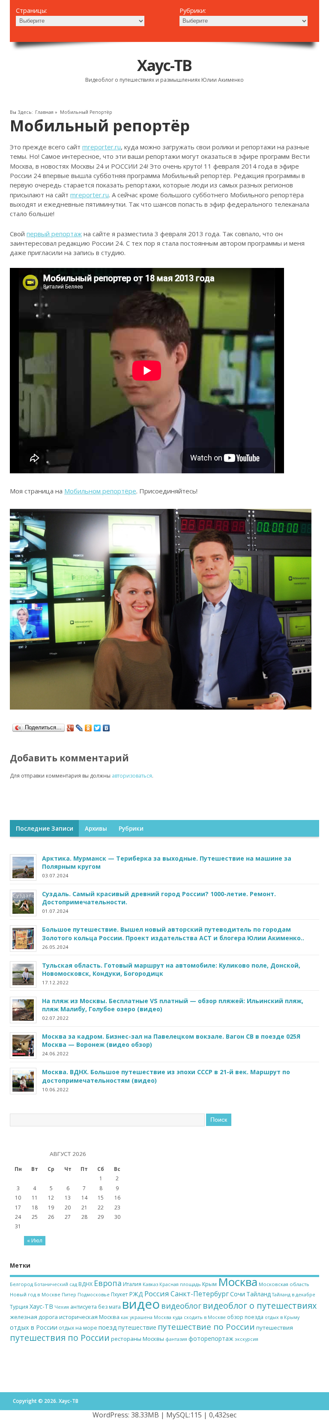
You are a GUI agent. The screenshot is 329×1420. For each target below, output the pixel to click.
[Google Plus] (70, 728)
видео (141, 1304)
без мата (109, 1306)
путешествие (137, 1327)
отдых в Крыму (282, 1317)
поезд (108, 1327)
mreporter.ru (101, 147)
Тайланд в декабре (293, 1295)
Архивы (96, 828)
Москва (237, 1281)
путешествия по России (60, 1337)
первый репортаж (54, 233)
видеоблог (181, 1306)
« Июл (34, 1240)
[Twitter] (97, 728)
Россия (156, 1293)
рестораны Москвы (137, 1339)
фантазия (176, 1339)
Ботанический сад (55, 1284)
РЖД (136, 1294)
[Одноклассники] (88, 728)
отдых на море (78, 1327)
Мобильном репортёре (100, 491)
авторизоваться (132, 775)
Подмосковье (94, 1295)
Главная (44, 112)
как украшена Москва (146, 1317)
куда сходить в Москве (199, 1317)
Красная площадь (180, 1284)
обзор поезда (245, 1317)
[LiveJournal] (79, 728)
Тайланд (258, 1294)
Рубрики (131, 828)
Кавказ (150, 1284)
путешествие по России (206, 1326)
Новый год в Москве (35, 1294)
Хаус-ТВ (164, 65)
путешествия (274, 1327)
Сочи (237, 1293)
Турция (19, 1306)
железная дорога (34, 1317)
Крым (209, 1284)
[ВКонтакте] (106, 728)
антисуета (83, 1306)
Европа (108, 1283)
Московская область (284, 1284)
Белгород (21, 1284)
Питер (69, 1295)
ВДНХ (85, 1284)
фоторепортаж (210, 1338)
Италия (132, 1284)
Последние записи (44, 828)
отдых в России (33, 1327)
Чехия (61, 1307)
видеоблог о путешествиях (260, 1305)
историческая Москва (89, 1317)
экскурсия (246, 1339)
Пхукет (119, 1294)
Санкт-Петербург (199, 1293)
